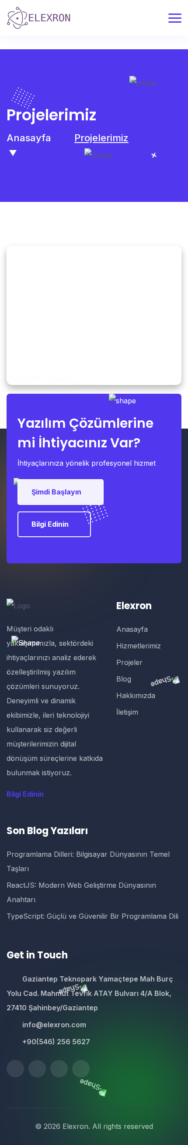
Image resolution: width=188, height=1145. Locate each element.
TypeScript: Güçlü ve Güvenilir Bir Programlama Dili (92, 916)
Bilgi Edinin (50, 524)
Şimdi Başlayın (56, 491)
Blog (123, 679)
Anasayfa (29, 137)
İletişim (127, 712)
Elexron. (76, 1126)
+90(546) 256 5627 (56, 1041)
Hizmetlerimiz (138, 645)
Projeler (129, 662)
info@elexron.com (54, 1024)
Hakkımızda (135, 695)
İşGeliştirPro (94, 324)
